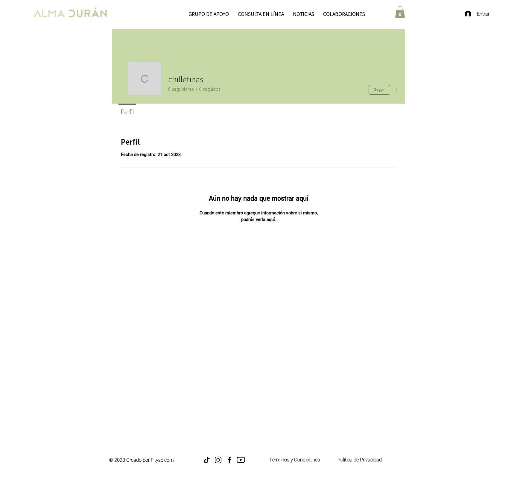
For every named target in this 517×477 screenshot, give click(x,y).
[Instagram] (218, 459)
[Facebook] (229, 459)
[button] (400, 12)
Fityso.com (162, 460)
